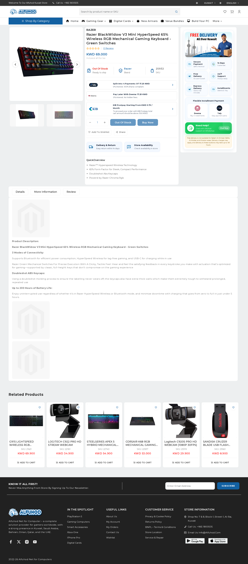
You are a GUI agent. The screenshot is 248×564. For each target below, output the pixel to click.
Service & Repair (154, 537)
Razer (91, 30)
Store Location (153, 532)
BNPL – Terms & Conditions (160, 527)
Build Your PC (201, 21)
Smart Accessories (77, 527)
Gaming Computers (78, 521)
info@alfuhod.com (209, 532)
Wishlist (110, 537)
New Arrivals (149, 21)
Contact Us (112, 532)
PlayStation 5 (74, 516)
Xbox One (72, 532)
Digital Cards (74, 542)
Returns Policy (153, 521)
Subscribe (228, 486)
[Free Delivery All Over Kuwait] (208, 44)
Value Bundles (174, 21)
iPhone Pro (73, 537)
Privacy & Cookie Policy (158, 516)
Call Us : (67, 3)
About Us (111, 516)
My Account (113, 521)
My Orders (112, 527)
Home (75, 21)
